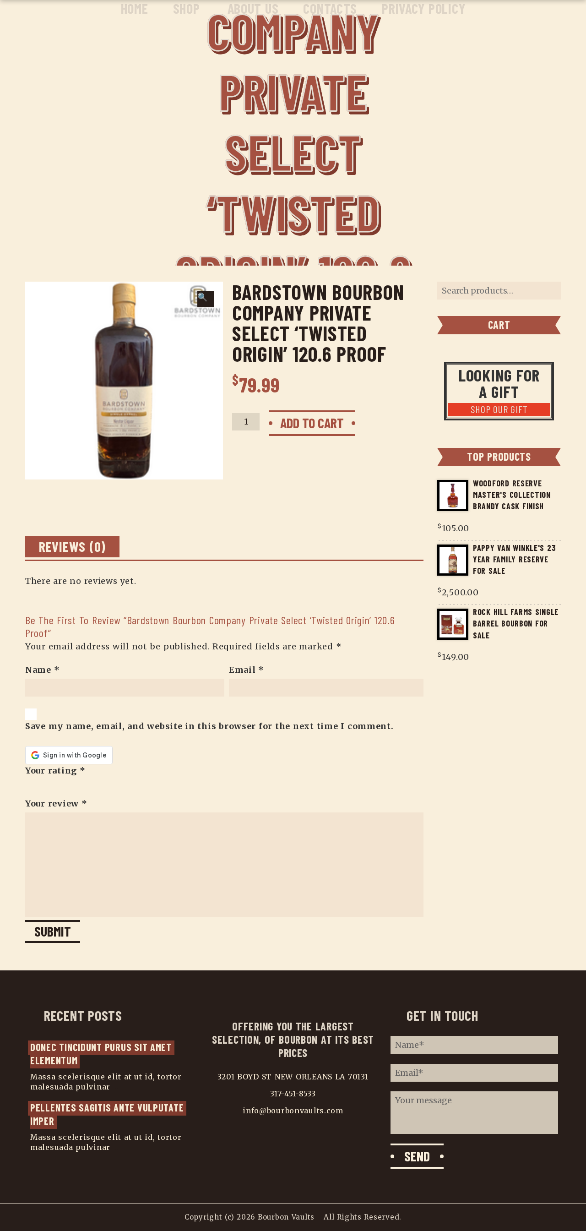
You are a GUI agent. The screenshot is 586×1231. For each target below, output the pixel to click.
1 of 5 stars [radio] (29, 786)
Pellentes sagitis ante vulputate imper (108, 1114)
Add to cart (312, 422)
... (116, 1086)
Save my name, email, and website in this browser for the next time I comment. (209, 726)
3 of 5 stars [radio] (46, 786)
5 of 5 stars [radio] (62, 786)
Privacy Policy (423, 8)
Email (246, 670)
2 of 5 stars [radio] (37, 786)
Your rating (55, 770)
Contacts (330, 8)
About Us (253, 8)
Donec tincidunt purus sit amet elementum (102, 1053)
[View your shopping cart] (556, 9)
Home (134, 8)
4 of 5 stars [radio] (54, 786)
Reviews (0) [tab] (72, 546)
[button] (205, 299)
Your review (56, 803)
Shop (186, 8)
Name (42, 670)
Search (549, 291)
